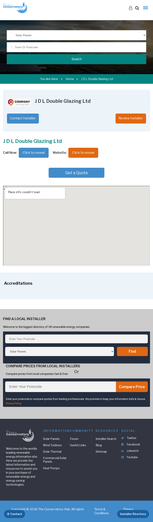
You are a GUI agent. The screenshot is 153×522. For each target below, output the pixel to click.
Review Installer (131, 118)
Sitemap (101, 451)
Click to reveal (34, 153)
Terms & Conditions (101, 511)
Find (132, 351)
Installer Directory (133, 514)
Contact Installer (23, 118)
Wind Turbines (52, 445)
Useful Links (78, 445)
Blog (99, 445)
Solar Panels (51, 438)
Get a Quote (76, 172)
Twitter (131, 438)
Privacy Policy (13, 403)
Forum (74, 438)
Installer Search (106, 438)
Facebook (133, 444)
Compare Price (132, 387)
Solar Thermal (52, 451)
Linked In (132, 450)
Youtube (132, 457)
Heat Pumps (51, 468)
